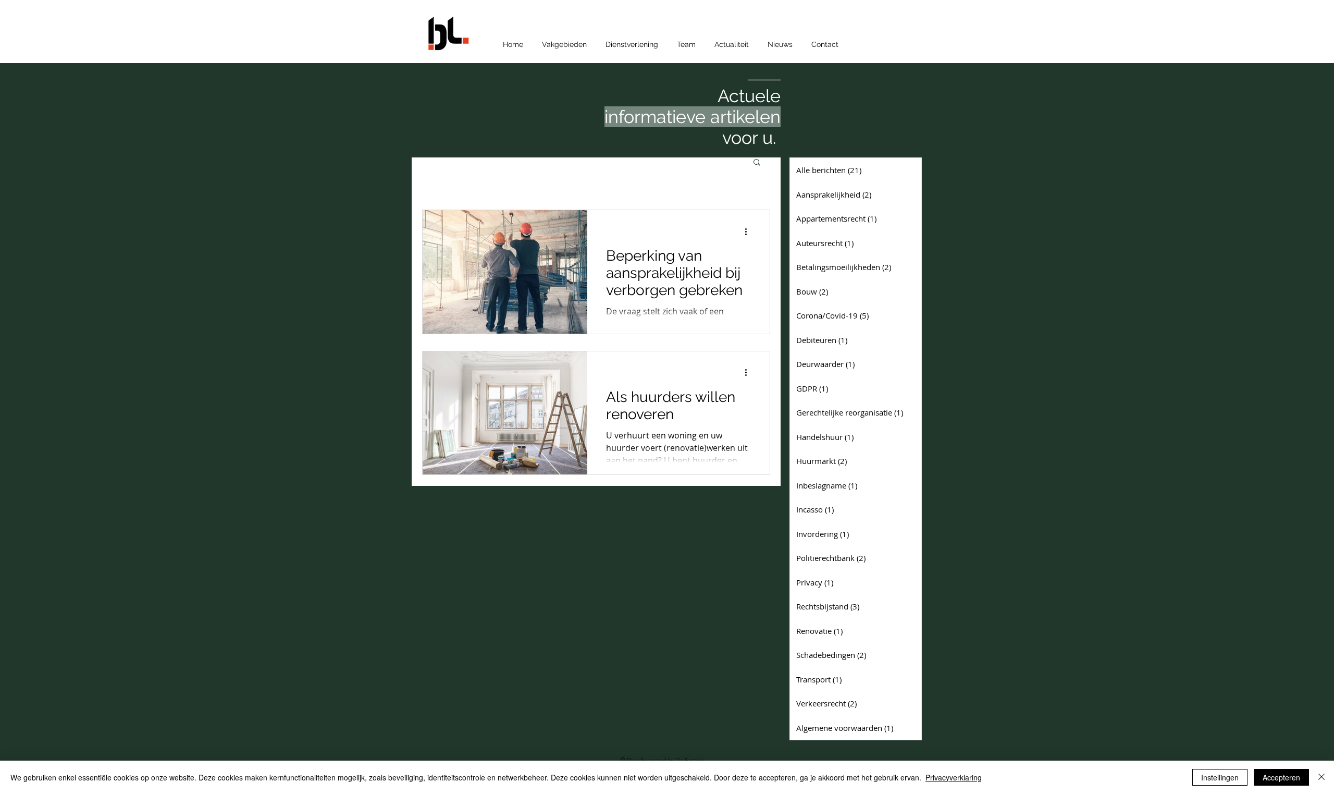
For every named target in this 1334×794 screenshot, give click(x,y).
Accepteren (1281, 777)
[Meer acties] (749, 231)
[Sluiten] (1321, 777)
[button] (757, 162)
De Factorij (690, 760)
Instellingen (1220, 777)
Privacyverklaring (953, 777)
